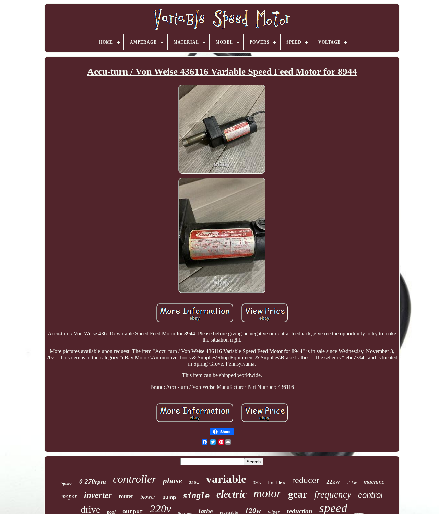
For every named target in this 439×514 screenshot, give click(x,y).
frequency (332, 494)
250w (194, 482)
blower (147, 497)
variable (226, 479)
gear (297, 494)
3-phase (66, 483)
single (196, 495)
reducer (305, 480)
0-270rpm (92, 481)
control (370, 495)
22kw (333, 481)
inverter (98, 495)
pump (169, 497)
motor (267, 493)
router (126, 496)
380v (257, 482)
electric (231, 494)
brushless (276, 482)
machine (374, 481)
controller (134, 479)
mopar (69, 496)
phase (172, 481)
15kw (352, 482)
